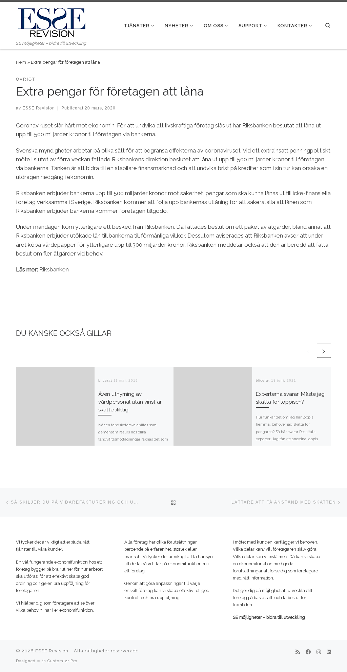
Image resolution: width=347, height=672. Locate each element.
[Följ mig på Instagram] (319, 652)
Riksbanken (54, 269)
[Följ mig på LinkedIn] (329, 652)
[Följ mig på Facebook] (308, 652)
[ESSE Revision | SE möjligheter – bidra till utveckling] (51, 20)
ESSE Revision (38, 108)
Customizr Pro (62, 660)
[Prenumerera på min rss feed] (297, 652)
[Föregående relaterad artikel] (308, 351)
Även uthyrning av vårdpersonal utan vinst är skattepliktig (130, 402)
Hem (21, 62)
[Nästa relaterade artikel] (324, 351)
